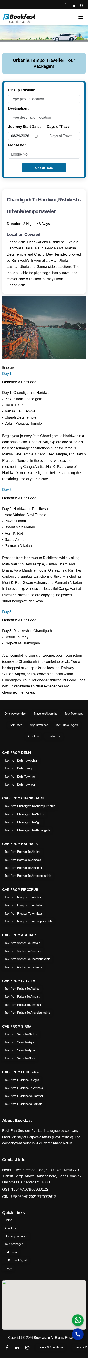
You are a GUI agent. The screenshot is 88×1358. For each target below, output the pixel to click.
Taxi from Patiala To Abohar (22, 988)
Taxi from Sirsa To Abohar (21, 1034)
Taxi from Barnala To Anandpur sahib (28, 875)
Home (8, 1220)
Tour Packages (74, 713)
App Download (39, 725)
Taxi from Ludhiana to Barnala (23, 1104)
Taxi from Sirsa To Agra (19, 1042)
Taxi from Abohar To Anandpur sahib (27, 959)
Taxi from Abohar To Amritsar (23, 951)
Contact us (53, 736)
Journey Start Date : (24, 127)
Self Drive (16, 725)
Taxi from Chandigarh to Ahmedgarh (27, 830)
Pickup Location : (22, 90)
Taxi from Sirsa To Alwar (20, 1058)
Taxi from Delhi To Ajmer (20, 776)
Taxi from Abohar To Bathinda (23, 967)
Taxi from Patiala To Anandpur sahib (27, 1012)
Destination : (18, 108)
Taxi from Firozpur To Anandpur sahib (28, 921)
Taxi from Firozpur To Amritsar (24, 913)
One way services (16, 1236)
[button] (8, 327)
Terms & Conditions (50, 1347)
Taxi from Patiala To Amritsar (23, 1004)
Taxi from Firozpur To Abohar (23, 897)
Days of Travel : (59, 127)
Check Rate (44, 168)
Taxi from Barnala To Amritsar (23, 867)
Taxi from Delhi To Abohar (21, 760)
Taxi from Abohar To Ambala (22, 943)
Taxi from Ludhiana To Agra (22, 1080)
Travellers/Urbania (45, 713)
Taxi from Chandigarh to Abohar (24, 814)
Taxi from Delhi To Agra (19, 768)
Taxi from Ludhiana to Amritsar (24, 1096)
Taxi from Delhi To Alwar (20, 784)
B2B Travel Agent (67, 725)
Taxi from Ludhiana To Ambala (24, 1088)
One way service (15, 713)
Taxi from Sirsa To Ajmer (20, 1050)
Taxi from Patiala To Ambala (22, 996)
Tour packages (14, 1244)
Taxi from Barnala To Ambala (23, 860)
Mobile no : (17, 145)
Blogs (8, 1268)
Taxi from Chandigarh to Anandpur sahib (30, 806)
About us (33, 736)
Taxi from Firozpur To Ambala (23, 905)
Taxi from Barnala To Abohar (22, 851)
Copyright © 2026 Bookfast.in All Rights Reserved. (44, 1337)
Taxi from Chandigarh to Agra (23, 822)
